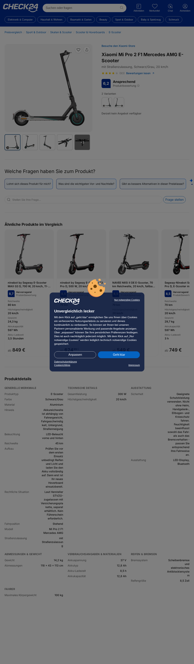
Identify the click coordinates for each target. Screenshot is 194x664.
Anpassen (75, 354)
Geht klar (119, 354)
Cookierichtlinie (62, 365)
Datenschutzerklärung (65, 361)
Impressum (134, 365)
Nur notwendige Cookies (127, 300)
